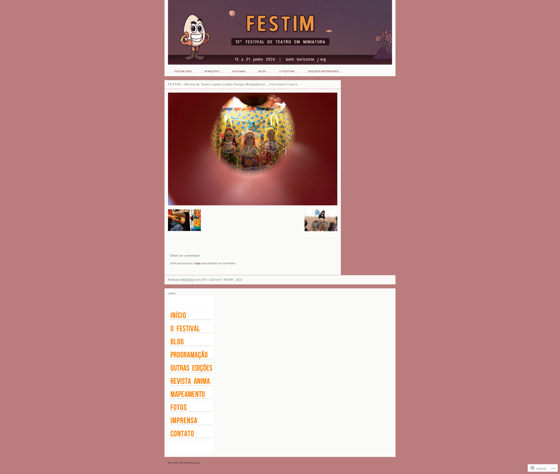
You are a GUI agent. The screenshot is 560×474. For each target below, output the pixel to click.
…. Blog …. (262, 71)
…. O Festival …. (287, 71)
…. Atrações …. (212, 71)
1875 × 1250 (208, 279)
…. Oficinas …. (239, 71)
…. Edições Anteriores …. (323, 71)
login (198, 263)
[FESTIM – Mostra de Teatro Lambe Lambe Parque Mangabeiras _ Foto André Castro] (252, 149)
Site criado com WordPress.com (184, 463)
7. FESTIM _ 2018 (231, 279)
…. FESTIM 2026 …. (183, 71)
